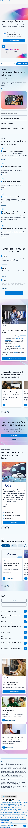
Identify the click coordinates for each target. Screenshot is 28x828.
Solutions (2, 807)
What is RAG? (23, 819)
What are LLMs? (6, 819)
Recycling (2, 827)
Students (25, 812)
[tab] (5, 545)
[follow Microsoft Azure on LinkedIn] (10, 800)
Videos (4, 815)
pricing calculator (17, 346)
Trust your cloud (12, 802)
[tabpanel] (14, 568)
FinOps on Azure (11, 806)
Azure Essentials (19, 802)
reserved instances (19, 336)
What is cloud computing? (12, 815)
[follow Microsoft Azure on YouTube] (13, 800)
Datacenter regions (4, 802)
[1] (1, 761)
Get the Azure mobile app (10, 796)
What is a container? (14, 819)
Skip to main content (5, 0)
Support (7, 809)
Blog (12, 812)
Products (5, 804)
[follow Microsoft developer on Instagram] (7, 800)
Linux (21, 352)
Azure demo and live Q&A (15, 809)
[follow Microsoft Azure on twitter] (4, 800)
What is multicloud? (22, 815)
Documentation (7, 812)
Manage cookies (3, 825)
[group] (11, 394)
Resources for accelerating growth (11, 807)
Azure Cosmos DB (9, 512)
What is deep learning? (17, 817)
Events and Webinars (4, 814)
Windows (15, 352)
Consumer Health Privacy (5, 824)
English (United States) (5, 820)
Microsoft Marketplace (20, 810)
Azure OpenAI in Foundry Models (12, 515)
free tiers (20, 348)
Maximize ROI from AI (20, 806)
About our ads (7, 827)
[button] (3, 46)
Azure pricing (10, 804)
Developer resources (18, 812)
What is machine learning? (6, 817)
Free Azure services (17, 804)
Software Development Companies (7, 810)
